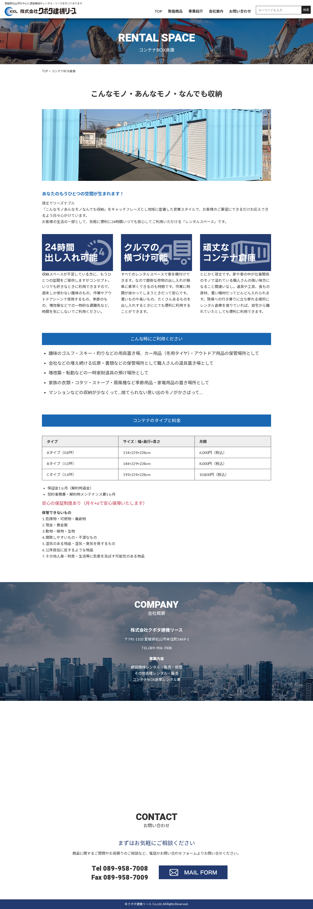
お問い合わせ (240, 11)
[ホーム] (40, 11)
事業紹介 (195, 11)
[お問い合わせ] (193, 872)
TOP (158, 11)
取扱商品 (175, 11)
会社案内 (216, 11)
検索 (306, 9)
